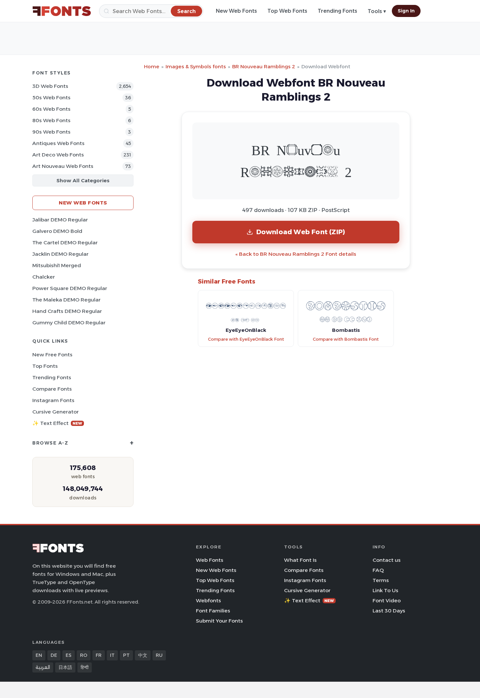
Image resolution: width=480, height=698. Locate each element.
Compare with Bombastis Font (346, 339)
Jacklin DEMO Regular (60, 254)
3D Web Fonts (50, 86)
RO (83, 655)
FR (99, 655)
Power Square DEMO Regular (69, 288)
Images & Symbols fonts (196, 66)
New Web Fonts (236, 11)
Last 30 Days (389, 611)
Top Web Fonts (287, 11)
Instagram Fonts (53, 400)
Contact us (387, 560)
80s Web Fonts (51, 120)
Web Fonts (209, 560)
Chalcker (43, 277)
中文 (142, 655)
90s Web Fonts (51, 132)
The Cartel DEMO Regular (65, 242)
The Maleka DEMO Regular (66, 300)
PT (126, 655)
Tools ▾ (377, 11)
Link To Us (385, 590)
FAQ (378, 570)
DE (54, 655)
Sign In (406, 11)
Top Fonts (45, 366)
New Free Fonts (52, 354)
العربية (43, 667)
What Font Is (300, 560)
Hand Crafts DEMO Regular (67, 311)
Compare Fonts (52, 389)
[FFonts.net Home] (61, 11)
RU (159, 655)
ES (69, 655)
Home (151, 66)
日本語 (65, 667)
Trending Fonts (337, 11)
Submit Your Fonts (219, 621)
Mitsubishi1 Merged (56, 265)
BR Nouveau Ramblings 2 (263, 66)
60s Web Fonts (51, 109)
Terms (381, 580)
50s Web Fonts (51, 97)
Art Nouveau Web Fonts (62, 166)
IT (112, 655)
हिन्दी (84, 667)
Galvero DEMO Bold (57, 231)
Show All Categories (82, 180)
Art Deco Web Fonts (58, 155)
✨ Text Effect (57, 423)
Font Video (387, 600)
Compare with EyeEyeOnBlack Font (246, 339)
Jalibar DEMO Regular (60, 220)
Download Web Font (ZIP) (300, 232)
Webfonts (208, 600)
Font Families (213, 611)
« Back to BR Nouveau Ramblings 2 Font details (295, 254)
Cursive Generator (55, 412)
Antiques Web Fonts (58, 143)
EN (39, 655)
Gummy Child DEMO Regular (68, 322)
